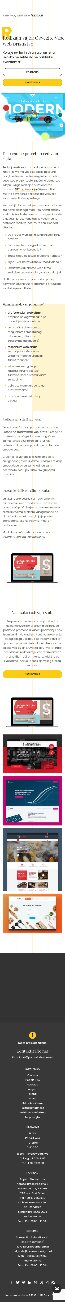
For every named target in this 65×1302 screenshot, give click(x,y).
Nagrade (32, 1084)
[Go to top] (32, 1035)
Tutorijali (32, 1142)
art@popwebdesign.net (37, 1057)
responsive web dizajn (22, 347)
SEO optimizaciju (26, 189)
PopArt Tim (32, 1080)
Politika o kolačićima (33, 1112)
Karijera (32, 1089)
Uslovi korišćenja (32, 1103)
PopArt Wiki (32, 1138)
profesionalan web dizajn (24, 313)
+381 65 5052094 (36, 1202)
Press (32, 1098)
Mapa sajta (32, 1117)
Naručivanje (32, 82)
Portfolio (32, 72)
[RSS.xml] (53, 1283)
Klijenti (33, 1094)
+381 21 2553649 (35, 1198)
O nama (32, 1075)
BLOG (32, 1133)
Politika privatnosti (32, 1108)
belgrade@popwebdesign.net (32, 1251)
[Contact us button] (57, 1288)
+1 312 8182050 (35, 1163)
